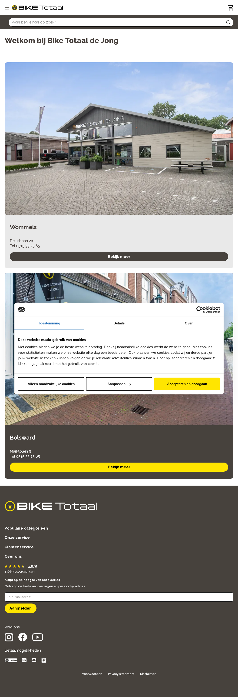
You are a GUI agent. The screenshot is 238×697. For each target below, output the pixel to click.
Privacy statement (121, 674)
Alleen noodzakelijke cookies (51, 384)
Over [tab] (189, 323)
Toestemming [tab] (49, 323)
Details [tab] (119, 323)
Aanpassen (116, 384)
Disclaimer (148, 674)
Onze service (17, 537)
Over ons (13, 556)
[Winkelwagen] (230, 7)
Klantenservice (19, 547)
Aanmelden (21, 608)
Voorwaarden (92, 674)
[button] (228, 22)
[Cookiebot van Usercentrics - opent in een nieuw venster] (199, 309)
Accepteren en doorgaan (187, 384)
